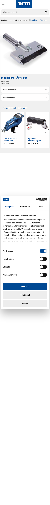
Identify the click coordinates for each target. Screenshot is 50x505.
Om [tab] (41, 206)
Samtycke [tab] (9, 206)
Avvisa (25, 303)
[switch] (43, 259)
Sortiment (5, 20)
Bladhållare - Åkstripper (39, 20)
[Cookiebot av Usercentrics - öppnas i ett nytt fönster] (36, 199)
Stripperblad (24, 20)
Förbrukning (14, 20)
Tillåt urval (25, 295)
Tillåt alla (25, 286)
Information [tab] (25, 206)
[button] (3, 4)
